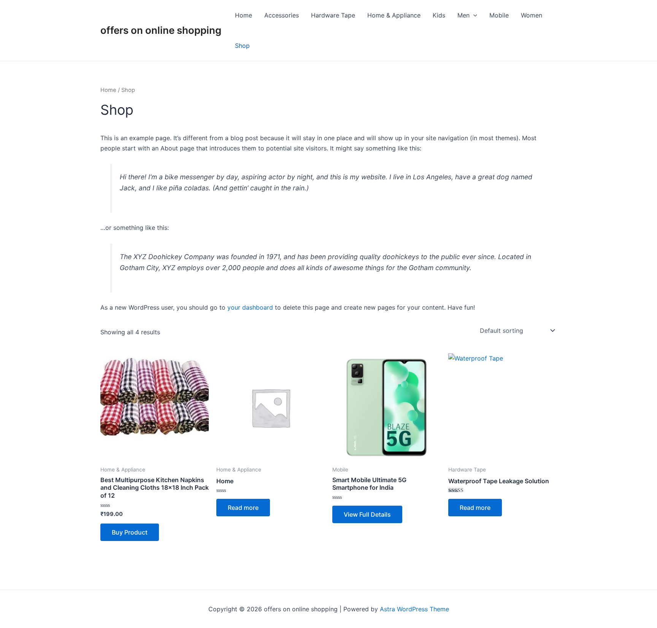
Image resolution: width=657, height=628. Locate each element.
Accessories (281, 15)
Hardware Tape (333, 15)
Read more (243, 507)
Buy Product (130, 532)
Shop (242, 45)
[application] (473, 15)
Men (463, 15)
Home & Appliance (394, 15)
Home (243, 15)
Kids (439, 15)
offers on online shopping (160, 30)
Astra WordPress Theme (414, 609)
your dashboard (250, 307)
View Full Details (367, 514)
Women (531, 15)
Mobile (499, 15)
